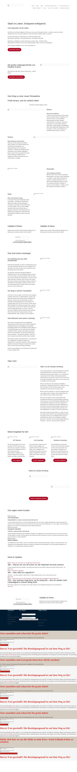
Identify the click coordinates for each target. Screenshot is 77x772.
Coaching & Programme (50, 5)
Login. (44, 8)
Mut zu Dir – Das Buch (53, 8)
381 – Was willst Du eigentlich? (21, 572)
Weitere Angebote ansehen (38, 498)
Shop (42, 5)
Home (33, 5)
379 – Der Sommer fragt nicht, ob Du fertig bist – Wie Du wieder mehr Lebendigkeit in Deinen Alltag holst (37, 581)
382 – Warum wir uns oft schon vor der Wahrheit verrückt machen (36, 565)
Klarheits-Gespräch (64, 8)
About (37, 5)
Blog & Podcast (36, 8)
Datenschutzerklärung (10, 654)
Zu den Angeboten (38, 460)
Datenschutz (41, 622)
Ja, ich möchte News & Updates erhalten (22, 242)
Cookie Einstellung (42, 619)
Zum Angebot (17, 460)
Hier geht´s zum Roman (16, 77)
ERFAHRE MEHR (14, 49)
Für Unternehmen (63, 5)
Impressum (40, 625)
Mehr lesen (10, 569)
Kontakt (9, 623)
